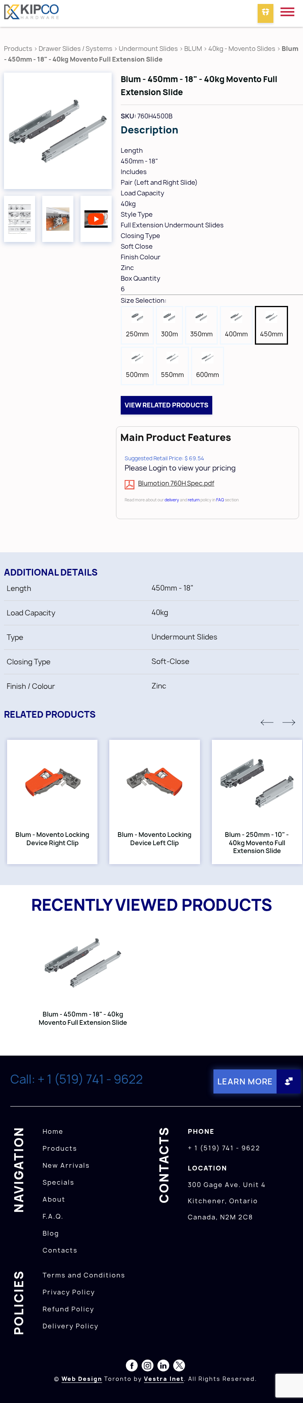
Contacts (60, 1250)
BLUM (193, 48)
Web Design (82, 1378)
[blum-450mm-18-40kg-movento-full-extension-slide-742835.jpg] (57, 219)
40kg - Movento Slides (241, 48)
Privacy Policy (69, 1292)
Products (18, 48)
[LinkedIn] (163, 1367)
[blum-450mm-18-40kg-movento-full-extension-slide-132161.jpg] (19, 219)
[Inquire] (265, 13)
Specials (59, 1182)
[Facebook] (132, 1367)
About (54, 1199)
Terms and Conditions (84, 1275)
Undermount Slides (148, 48)
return (194, 500)
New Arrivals (66, 1165)
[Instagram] (147, 1367)
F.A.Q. (53, 1216)
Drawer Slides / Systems (75, 48)
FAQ (220, 500)
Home (53, 1131)
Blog (51, 1233)
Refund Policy (68, 1309)
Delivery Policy (71, 1326)
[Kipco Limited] (31, 13)
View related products (166, 405)
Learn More (245, 1081)
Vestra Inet (164, 1378)
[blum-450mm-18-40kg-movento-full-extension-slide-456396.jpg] (58, 131)
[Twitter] (179, 1367)
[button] (267, 722)
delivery (172, 500)
